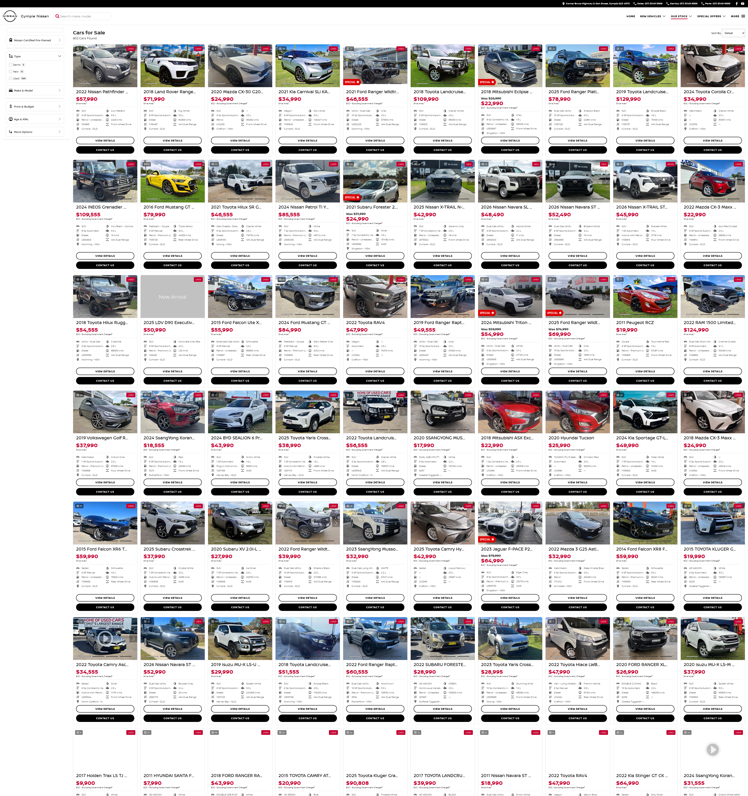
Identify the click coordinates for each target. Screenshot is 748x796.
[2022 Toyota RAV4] (375, 296)
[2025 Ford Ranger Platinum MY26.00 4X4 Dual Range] (578, 65)
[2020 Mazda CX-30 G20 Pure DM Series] (240, 65)
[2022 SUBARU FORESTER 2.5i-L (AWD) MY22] (443, 638)
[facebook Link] (736, 3)
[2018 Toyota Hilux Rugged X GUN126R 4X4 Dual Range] (105, 296)
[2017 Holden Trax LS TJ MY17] (105, 749)
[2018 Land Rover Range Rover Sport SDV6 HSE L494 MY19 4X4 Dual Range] (173, 65)
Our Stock (679, 16)
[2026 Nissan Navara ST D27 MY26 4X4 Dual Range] (578, 181)
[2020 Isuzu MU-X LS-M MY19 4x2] (713, 638)
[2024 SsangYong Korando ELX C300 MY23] (173, 412)
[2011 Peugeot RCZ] (645, 296)
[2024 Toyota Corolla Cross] (713, 65)
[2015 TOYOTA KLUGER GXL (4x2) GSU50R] (713, 523)
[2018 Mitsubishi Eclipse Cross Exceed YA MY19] (510, 65)
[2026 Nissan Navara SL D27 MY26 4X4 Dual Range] (510, 181)
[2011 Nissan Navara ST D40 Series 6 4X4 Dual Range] (510, 749)
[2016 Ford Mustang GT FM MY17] (173, 181)
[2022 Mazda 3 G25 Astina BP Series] (578, 523)
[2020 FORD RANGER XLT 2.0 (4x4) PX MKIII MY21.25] (645, 638)
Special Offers (709, 16)
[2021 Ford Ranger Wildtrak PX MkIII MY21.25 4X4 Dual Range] (375, 65)
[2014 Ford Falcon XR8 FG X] (645, 523)
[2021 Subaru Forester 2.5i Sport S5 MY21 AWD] (375, 181)
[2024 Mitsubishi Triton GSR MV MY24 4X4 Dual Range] (510, 296)
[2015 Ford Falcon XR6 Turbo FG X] (105, 523)
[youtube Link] (742, 3)
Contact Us (105, 150)
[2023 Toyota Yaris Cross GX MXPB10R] (510, 638)
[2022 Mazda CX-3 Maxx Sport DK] (713, 181)
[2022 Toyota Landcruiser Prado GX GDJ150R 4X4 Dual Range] (375, 412)
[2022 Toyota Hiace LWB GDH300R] (578, 638)
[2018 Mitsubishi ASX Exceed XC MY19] (510, 412)
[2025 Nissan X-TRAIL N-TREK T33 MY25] (443, 181)
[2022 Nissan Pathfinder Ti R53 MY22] (105, 65)
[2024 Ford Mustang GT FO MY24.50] (308, 296)
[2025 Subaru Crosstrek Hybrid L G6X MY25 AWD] (173, 523)
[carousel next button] (133, 66)
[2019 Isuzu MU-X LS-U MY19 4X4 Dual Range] (240, 638)
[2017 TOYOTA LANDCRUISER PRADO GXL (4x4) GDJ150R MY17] (443, 749)
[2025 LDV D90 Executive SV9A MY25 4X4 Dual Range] (173, 296)
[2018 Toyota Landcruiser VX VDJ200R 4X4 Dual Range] (443, 65)
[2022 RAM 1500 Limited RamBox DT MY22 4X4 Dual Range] (713, 296)
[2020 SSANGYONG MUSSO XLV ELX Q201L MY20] (443, 412)
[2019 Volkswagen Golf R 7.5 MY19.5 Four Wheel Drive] (105, 412)
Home (631, 16)
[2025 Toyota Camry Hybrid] (443, 523)
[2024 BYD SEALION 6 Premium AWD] (240, 412)
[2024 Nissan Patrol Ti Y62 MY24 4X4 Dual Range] (308, 181)
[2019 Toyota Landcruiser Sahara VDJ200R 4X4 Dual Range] (645, 65)
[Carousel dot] (85, 83)
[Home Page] (10, 16)
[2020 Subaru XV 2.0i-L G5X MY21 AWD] (240, 523)
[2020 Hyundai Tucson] (578, 412)
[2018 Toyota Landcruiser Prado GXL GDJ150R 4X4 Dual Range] (308, 638)
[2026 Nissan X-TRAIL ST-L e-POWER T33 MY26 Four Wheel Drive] (645, 181)
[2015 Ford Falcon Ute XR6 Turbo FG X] (240, 296)
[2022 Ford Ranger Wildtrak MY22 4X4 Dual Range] (308, 523)
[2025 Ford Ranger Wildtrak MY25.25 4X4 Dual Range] (578, 296)
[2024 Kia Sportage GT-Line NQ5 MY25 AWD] (645, 412)
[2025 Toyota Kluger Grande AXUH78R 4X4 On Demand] (375, 749)
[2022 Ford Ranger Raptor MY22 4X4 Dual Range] (375, 638)
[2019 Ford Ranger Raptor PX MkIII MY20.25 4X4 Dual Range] (443, 296)
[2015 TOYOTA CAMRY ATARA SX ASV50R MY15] (308, 749)
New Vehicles (650, 16)
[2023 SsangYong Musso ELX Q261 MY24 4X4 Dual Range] (375, 523)
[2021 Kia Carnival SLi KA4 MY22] (308, 65)
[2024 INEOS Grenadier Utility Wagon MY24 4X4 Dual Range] (105, 181)
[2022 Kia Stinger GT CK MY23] (645, 749)
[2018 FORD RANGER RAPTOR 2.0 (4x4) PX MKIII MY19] (240, 749)
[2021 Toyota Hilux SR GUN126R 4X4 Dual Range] (240, 181)
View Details (105, 140)
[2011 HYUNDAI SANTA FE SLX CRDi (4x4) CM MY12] (173, 749)
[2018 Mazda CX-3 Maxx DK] (713, 412)
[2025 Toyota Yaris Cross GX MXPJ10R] (308, 412)
